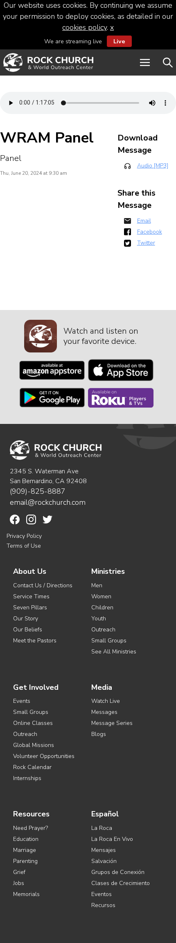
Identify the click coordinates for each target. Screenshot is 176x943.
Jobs (18, 883)
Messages (104, 712)
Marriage (24, 850)
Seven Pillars (30, 607)
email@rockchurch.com (48, 502)
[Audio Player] (88, 103)
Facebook (149, 232)
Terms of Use (24, 546)
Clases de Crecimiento (120, 883)
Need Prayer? (30, 828)
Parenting (25, 861)
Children (102, 607)
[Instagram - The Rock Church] (31, 519)
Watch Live (105, 701)
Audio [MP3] (152, 165)
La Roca (101, 828)
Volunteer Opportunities (43, 756)
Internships (27, 778)
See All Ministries (113, 651)
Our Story (25, 618)
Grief (19, 872)
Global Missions (33, 745)
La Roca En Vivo (112, 839)
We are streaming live (84, 41)
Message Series (112, 723)
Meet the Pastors (34, 640)
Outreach (103, 629)
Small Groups (108, 640)
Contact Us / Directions (42, 585)
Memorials (26, 894)
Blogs (98, 734)
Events (21, 701)
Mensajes (103, 850)
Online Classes (33, 723)
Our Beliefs (27, 629)
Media (101, 687)
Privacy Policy (24, 536)
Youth (98, 618)
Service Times (31, 596)
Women (101, 596)
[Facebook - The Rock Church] (15, 519)
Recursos (103, 905)
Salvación (104, 861)
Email (144, 221)
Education (25, 839)
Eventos (101, 894)
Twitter (146, 243)
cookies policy (84, 27)
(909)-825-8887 (37, 491)
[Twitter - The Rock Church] (47, 519)
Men (96, 585)
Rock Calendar (32, 767)
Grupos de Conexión (117, 872)
